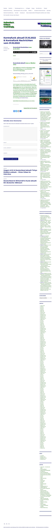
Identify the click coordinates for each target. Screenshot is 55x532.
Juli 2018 (41, 415)
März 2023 (42, 352)
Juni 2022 (42, 362)
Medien (30, 10)
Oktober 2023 (42, 344)
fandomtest (42, 215)
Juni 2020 (42, 389)
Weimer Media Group (44, 507)
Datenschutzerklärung (8, 12)
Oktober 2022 (42, 357)
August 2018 (42, 414)
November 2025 (43, 315)
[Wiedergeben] (14, 52)
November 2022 (43, 356)
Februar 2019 (42, 407)
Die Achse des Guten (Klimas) (45, 473)
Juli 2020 (41, 388)
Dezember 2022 (43, 355)
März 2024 (42, 338)
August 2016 (42, 441)
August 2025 (42, 319)
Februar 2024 (42, 339)
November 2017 (43, 424)
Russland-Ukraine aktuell (39, 10)
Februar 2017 (42, 434)
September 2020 (43, 385)
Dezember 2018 (43, 409)
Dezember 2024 (43, 328)
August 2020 (42, 387)
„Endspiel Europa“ (17, 91)
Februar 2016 (42, 448)
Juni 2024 (42, 335)
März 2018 (42, 419)
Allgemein (5, 50)
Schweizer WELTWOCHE (44, 499)
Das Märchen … (39, 8)
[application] (25, 52)
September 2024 (43, 331)
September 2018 (43, 413)
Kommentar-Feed (43, 458)
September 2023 (43, 345)
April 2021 (42, 378)
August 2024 (42, 332)
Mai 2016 (41, 444)
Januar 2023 (42, 354)
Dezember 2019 (43, 396)
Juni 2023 (42, 348)
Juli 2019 (41, 401)
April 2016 (42, 445)
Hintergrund (42, 480)
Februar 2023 (42, 353)
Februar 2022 (42, 366)
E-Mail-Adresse (7, 147)
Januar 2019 (42, 408)
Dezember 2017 (43, 423)
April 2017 (42, 432)
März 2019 (42, 406)
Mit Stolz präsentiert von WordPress (42, 527)
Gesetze (5, 8)
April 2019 (42, 405)
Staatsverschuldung (8, 10)
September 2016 (43, 440)
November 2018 (43, 410)
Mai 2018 (41, 417)
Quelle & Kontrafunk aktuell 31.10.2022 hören (24, 100)
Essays (33, 8)
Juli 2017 (41, 428)
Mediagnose (6, 47)
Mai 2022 (42, 363)
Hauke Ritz (31, 88)
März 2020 (42, 392)
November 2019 (43, 397)
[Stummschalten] (32, 52)
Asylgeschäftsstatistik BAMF (45, 470)
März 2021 (42, 379)
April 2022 (42, 364)
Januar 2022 (42, 367)
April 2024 (42, 337)
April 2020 (42, 391)
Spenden (49, 10)
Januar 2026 (42, 313)
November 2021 (43, 370)
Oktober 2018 (42, 411)
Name (5, 142)
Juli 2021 (41, 374)
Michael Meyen (20, 69)
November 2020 (43, 383)
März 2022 (42, 365)
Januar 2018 (42, 422)
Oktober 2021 (42, 371)
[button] (45, 44)
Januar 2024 (42, 340)
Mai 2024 (42, 336)
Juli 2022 (41, 361)
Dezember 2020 (43, 382)
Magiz (41, 217)
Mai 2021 (41, 376)
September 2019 (43, 399)
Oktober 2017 (42, 425)
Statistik (10, 8)
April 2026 (42, 310)
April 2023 (42, 350)
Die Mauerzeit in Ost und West (20, 10)
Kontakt (16, 12)
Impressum (22, 12)
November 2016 (43, 437)
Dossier (45, 8)
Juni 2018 (42, 416)
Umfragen (28, 8)
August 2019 (42, 400)
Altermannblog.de (43, 469)
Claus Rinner (29, 67)
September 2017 (43, 426)
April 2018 (42, 418)
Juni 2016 (42, 443)
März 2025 (42, 324)
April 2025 (42, 323)
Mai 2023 (41, 349)
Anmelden (42, 455)
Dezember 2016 (43, 436)
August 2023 (42, 346)
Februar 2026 (42, 312)
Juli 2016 (41, 442)
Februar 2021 (42, 380)
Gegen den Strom (43, 478)
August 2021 (42, 373)
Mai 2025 (42, 322)
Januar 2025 (42, 327)
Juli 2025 (41, 320)
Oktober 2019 (42, 398)
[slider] (35, 52)
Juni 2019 (42, 402)
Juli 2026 (41, 306)
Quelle (14, 55)
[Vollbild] (50, 47)
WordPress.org (42, 459)
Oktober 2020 (42, 384)
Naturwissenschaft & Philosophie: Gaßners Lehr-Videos (38, 12)
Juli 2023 (41, 347)
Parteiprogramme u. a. (19, 8)
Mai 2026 (42, 309)
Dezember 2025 (43, 314)
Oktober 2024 (42, 330)
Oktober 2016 (42, 439)
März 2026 (42, 311)
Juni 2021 (42, 375)
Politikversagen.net (43, 487)
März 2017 (42, 433)
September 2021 (43, 372)
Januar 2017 (42, 435)
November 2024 (43, 329)
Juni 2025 (42, 321)
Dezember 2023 (43, 341)
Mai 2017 (41, 431)
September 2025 (43, 318)
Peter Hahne (22, 70)
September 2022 (43, 358)
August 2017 (42, 427)
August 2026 (42, 305)
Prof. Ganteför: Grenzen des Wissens (11, 15)
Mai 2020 (42, 390)
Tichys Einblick (43, 504)
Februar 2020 (42, 393)
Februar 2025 (42, 326)
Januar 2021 (42, 381)
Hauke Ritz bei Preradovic (30, 108)
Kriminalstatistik (43, 483)
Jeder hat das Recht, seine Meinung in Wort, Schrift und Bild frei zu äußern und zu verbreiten (19, 527)
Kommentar (7, 126)
